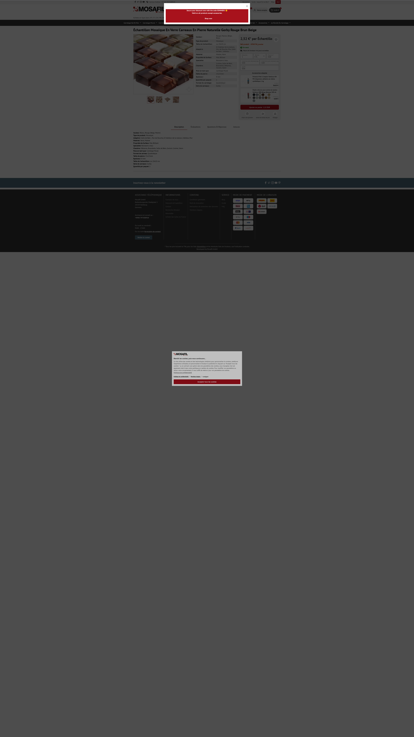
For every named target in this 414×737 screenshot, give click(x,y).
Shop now (208, 18)
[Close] (247, 6)
